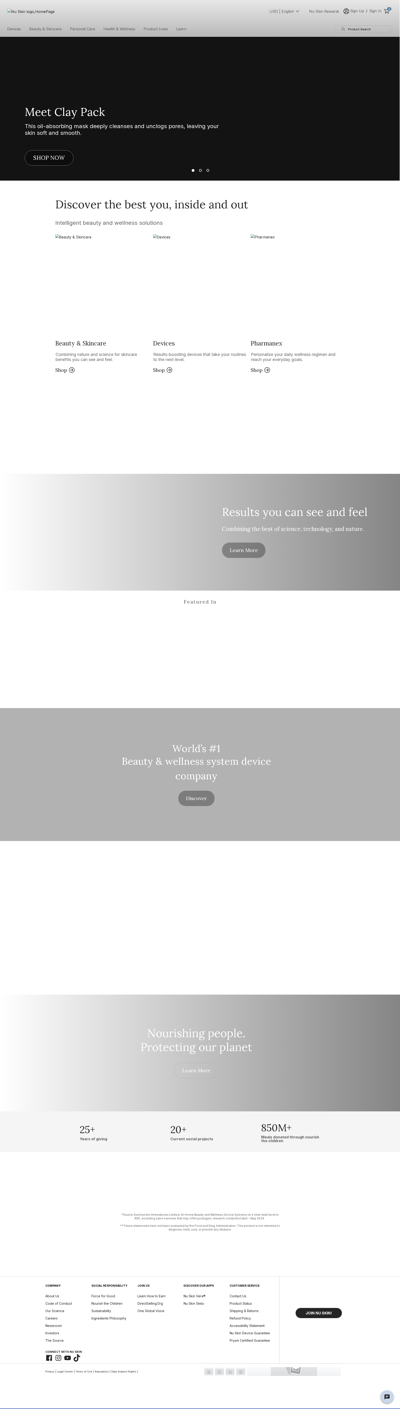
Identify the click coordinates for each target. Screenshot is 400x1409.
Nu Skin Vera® (195, 1296)
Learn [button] (181, 29)
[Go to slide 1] (193, 170)
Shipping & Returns (244, 1311)
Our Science (54, 1311)
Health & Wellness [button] (119, 29)
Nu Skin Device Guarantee (250, 1333)
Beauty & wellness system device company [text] (196, 768)
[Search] (343, 29)
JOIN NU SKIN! (319, 1313)
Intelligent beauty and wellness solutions (109, 222)
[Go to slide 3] (206, 170)
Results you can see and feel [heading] (295, 512)
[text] (93, 1131)
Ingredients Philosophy (108, 1318)
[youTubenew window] (67, 1358)
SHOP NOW (49, 157)
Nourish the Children (106, 1303)
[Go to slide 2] (200, 170)
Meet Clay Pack (65, 111)
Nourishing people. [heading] (196, 1033)
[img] (73, 620)
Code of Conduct (58, 1303)
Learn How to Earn (152, 1296)
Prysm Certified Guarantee (250, 1340)
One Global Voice (151, 1311)
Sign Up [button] (357, 11)
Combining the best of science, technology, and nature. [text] (293, 529)
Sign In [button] (375, 11)
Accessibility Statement (247, 1326)
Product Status (241, 1303)
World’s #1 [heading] (196, 748)
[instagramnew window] (58, 1358)
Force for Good (103, 1296)
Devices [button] (14, 29)
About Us (52, 1296)
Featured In (200, 601)
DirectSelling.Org (150, 1303)
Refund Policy (240, 1318)
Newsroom (53, 1326)
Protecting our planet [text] (196, 1047)
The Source (54, 1340)
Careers (51, 1318)
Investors (52, 1333)
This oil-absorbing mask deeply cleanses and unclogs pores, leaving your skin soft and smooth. (122, 129)
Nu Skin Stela (194, 1303)
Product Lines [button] (156, 29)
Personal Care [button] (82, 29)
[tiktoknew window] (77, 1358)
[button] (102, 304)
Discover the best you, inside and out (151, 204)
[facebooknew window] (49, 1358)
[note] (200, 1222)
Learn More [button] (244, 550)
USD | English (282, 11)
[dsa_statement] (294, 1371)
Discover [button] (196, 798)
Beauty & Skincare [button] (45, 29)
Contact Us (238, 1296)
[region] (200, 615)
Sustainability (101, 1311)
